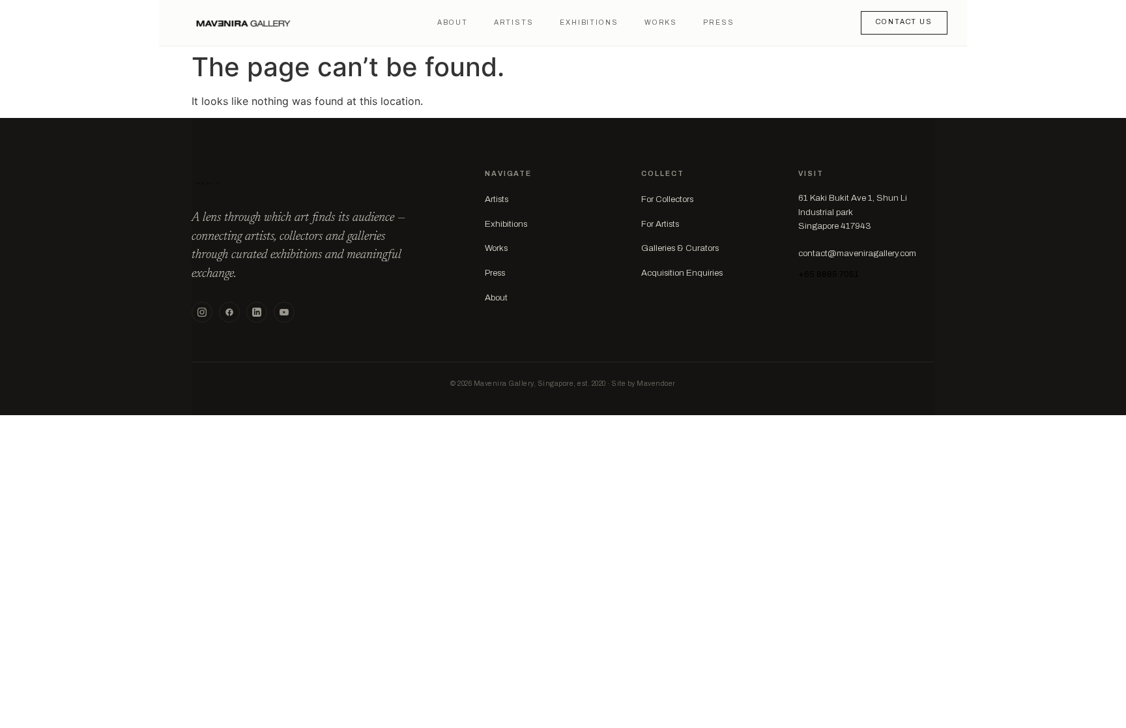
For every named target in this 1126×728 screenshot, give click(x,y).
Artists (514, 22)
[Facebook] (229, 312)
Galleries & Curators (680, 248)
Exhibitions (589, 22)
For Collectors (667, 199)
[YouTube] (284, 312)
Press (718, 22)
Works (660, 22)
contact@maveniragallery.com (857, 253)
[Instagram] (202, 312)
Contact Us (904, 21)
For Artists (660, 224)
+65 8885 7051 (828, 274)
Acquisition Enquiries (682, 273)
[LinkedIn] (256, 312)
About (452, 22)
